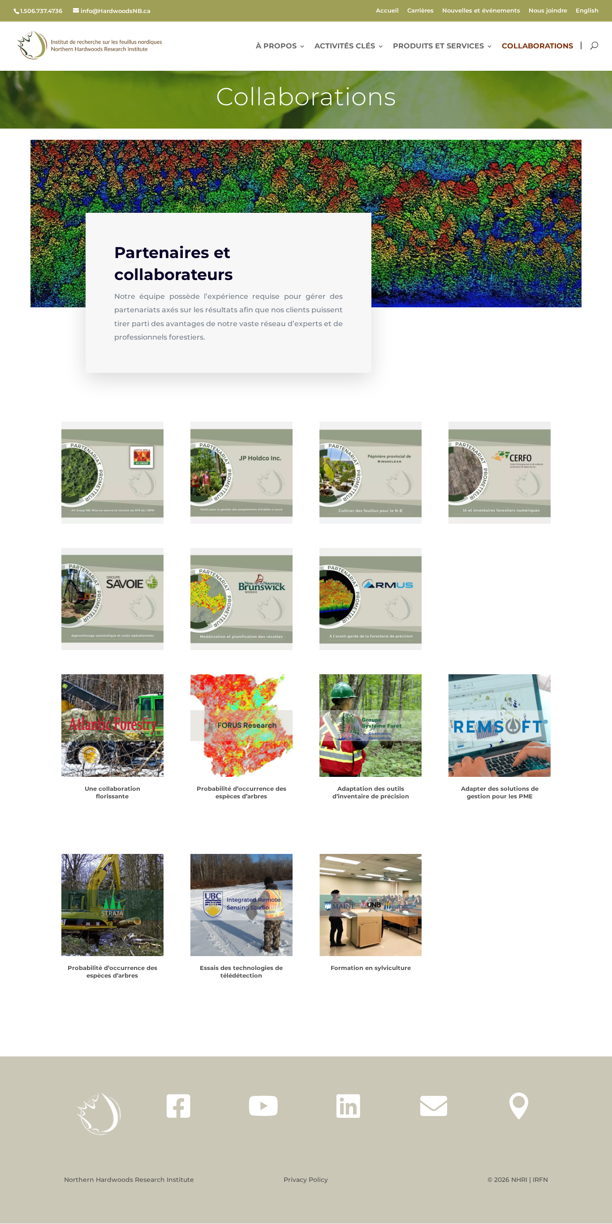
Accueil (387, 11)
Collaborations (537, 46)
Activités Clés (345, 46)
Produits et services (438, 46)
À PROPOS (276, 46)
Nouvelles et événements (481, 11)
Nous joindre (548, 11)
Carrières (420, 11)
